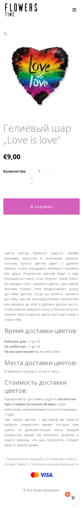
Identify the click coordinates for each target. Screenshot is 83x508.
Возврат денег (16, 464)
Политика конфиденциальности (54, 464)
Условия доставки (60, 459)
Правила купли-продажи (24, 459)
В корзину (41, 206)
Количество (14, 171)
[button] (5, 33)
